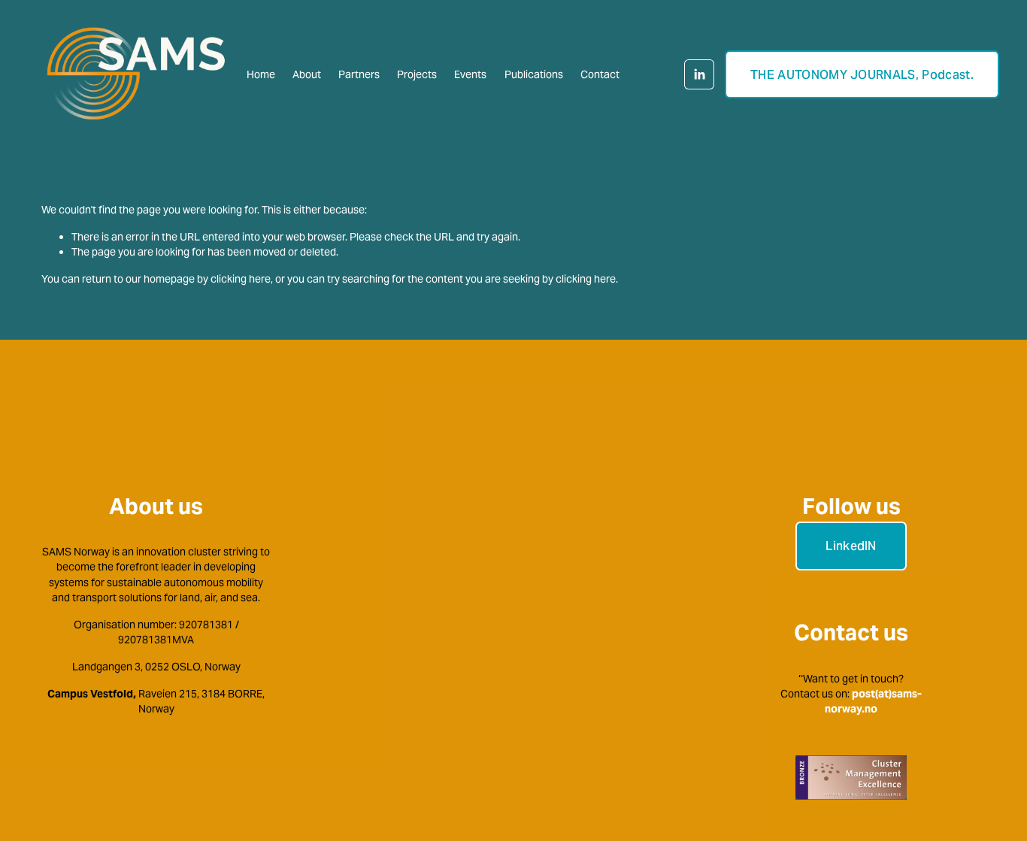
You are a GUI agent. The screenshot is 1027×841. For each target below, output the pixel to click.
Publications (533, 74)
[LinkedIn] (699, 74)
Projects (417, 74)
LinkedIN (851, 546)
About (306, 74)
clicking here (241, 279)
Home (261, 74)
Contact (600, 74)
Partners (359, 74)
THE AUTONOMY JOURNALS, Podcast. (862, 75)
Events (470, 74)
